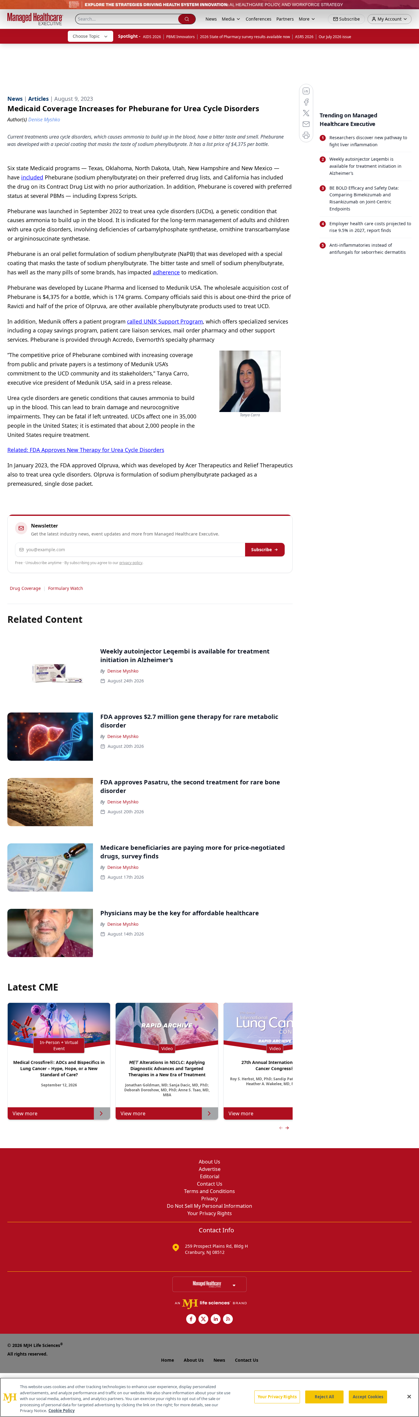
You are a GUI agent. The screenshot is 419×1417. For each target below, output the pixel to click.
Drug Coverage (25, 588)
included (32, 177)
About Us (209, 1161)
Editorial (209, 1176)
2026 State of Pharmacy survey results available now (245, 36)
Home (167, 1360)
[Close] (409, 1396)
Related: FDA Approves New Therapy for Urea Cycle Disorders (85, 449)
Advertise (210, 1169)
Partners (285, 19)
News (211, 19)
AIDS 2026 (152, 36)
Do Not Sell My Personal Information (209, 1206)
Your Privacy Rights (209, 1213)
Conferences (258, 19)
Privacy (209, 1198)
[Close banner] (411, 8)
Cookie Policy (61, 1410)
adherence (166, 272)
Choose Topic (86, 36)
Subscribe (261, 549)
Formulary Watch (65, 588)
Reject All (324, 1396)
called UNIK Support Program (165, 321)
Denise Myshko (122, 671)
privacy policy (130, 562)
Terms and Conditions (209, 1191)
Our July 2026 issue (335, 36)
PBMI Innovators (180, 36)
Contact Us (209, 1183)
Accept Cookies (368, 1396)
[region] (209, 1397)
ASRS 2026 (304, 36)
